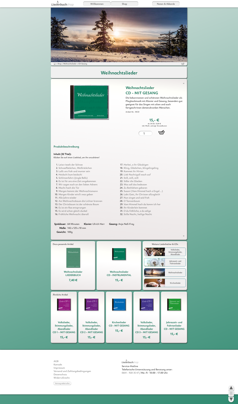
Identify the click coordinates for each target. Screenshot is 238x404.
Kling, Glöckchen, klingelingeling (141, 167)
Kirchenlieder (175, 282)
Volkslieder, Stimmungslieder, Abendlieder (175, 251)
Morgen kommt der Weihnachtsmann (78, 191)
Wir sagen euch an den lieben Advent (78, 184)
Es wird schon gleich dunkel (73, 210)
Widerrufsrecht (62, 377)
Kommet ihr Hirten (134, 171)
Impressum (59, 367)
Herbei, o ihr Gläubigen (136, 164)
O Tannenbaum (132, 200)
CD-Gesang (82, 63)
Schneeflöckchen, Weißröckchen (75, 167)
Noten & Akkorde (166, 3)
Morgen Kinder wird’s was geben (76, 194)
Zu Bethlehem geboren (135, 187)
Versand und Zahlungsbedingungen (72, 371)
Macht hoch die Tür (69, 187)
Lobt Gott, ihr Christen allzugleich (142, 194)
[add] (161, 132)
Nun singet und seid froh (136, 197)
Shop (124, 3)
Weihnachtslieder (69, 63)
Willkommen (97, 3)
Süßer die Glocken (133, 181)
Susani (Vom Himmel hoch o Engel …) (143, 191)
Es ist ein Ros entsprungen (72, 207)
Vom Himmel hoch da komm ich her (142, 204)
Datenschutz (60, 374)
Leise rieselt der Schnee (71, 164)
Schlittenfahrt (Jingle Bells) (73, 177)
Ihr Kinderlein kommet (135, 207)
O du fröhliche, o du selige (137, 210)
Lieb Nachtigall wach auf (137, 174)
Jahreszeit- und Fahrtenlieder (175, 262)
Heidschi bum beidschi (70, 174)
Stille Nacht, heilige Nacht (138, 214)
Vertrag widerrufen (62, 383)
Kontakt (58, 364)
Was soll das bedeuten (135, 184)
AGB (56, 361)
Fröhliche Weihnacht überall (74, 214)
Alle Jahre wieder (67, 197)
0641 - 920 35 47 (130, 372)
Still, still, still (131, 177)
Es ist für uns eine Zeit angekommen (77, 181)
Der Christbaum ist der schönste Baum (79, 204)
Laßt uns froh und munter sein (74, 171)
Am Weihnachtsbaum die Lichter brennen (80, 200)
